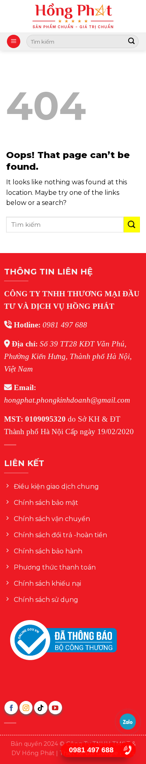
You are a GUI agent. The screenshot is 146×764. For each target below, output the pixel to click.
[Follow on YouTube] (55, 707)
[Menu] (13, 41)
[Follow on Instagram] (26, 707)
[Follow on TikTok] (40, 707)
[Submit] (131, 42)
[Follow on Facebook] (11, 707)
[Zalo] (127, 721)
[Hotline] (127, 750)
